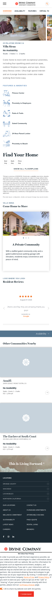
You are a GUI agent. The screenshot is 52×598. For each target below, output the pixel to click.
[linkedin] (13, 536)
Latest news (8, 524)
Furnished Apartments (36, 510)
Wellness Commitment (12, 515)
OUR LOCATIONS (9, 505)
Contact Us (31, 505)
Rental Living (32, 524)
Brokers (30, 529)
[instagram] (8, 536)
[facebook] (3, 536)
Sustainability (9, 520)
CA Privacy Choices (27, 585)
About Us (7, 510)
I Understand (26, 594)
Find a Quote (32, 520)
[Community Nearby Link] (26, 371)
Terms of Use (29, 577)
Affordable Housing (35, 515)
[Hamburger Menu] (4, 3)
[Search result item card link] (47, 393)
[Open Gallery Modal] (23, 28)
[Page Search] (47, 4)
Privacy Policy (43, 577)
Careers (6, 529)
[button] (23, 237)
